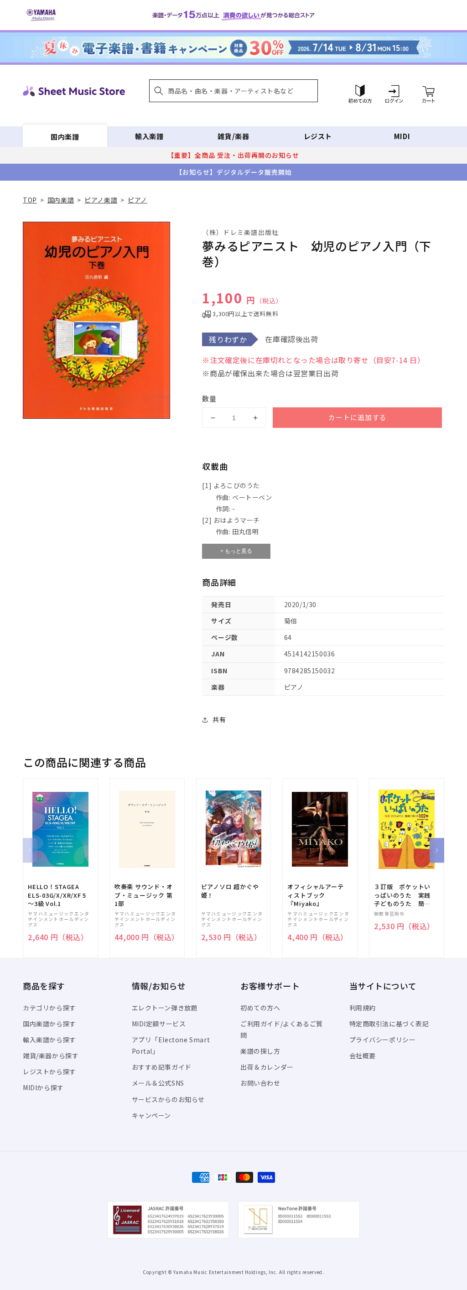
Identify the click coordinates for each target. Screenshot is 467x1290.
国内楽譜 (65, 136)
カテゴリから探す (49, 1007)
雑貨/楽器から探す (50, 1055)
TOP (30, 199)
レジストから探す (49, 1071)
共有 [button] (219, 719)
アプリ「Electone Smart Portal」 (171, 1045)
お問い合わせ (260, 1082)
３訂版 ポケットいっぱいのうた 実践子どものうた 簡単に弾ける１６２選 (402, 895)
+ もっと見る (236, 551)
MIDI (402, 136)
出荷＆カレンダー (267, 1067)
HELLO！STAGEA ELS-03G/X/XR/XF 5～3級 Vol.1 (57, 895)
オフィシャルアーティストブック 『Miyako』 (315, 895)
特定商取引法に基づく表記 (389, 1023)
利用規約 (362, 1007)
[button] (233, 90)
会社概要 (362, 1055)
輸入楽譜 (149, 136)
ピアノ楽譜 (100, 199)
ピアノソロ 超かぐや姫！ (230, 891)
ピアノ (137, 199)
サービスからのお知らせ (168, 1099)
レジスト (318, 136)
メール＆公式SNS (158, 1082)
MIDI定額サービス (159, 1023)
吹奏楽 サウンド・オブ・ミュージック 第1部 (143, 895)
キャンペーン (151, 1115)
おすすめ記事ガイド (162, 1067)
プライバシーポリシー (382, 1039)
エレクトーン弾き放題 (165, 1007)
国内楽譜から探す (49, 1023)
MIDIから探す (43, 1087)
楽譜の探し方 (260, 1051)
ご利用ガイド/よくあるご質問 (281, 1029)
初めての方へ (260, 1007)
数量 (209, 398)
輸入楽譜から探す (49, 1039)
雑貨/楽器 (233, 136)
